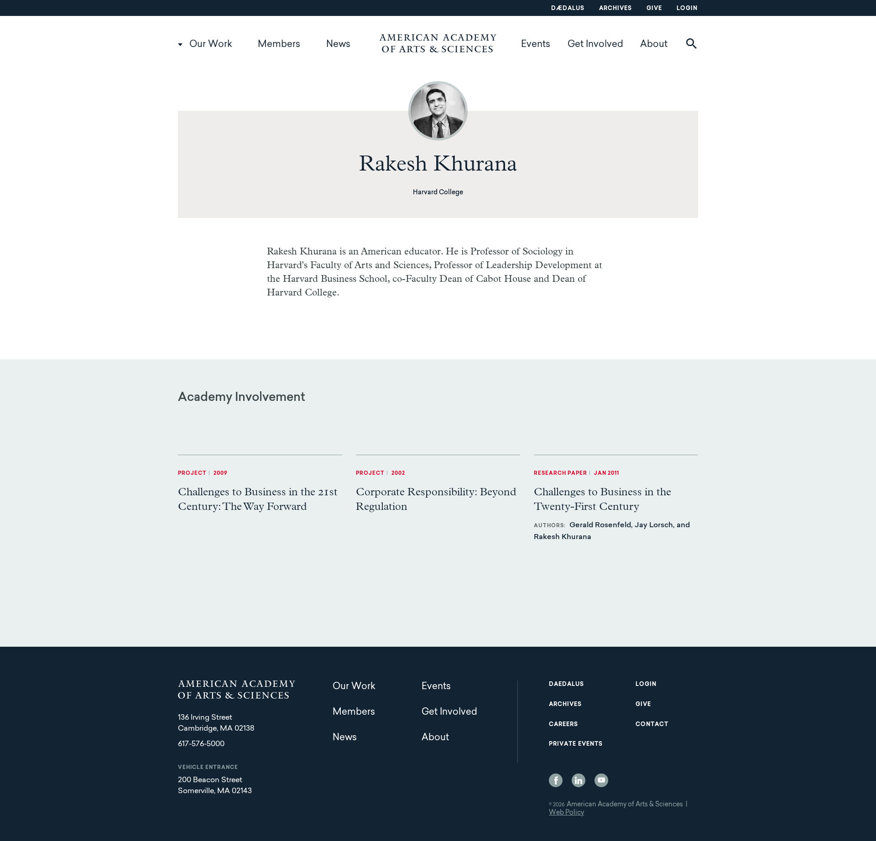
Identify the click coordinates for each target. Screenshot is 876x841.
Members (279, 44)
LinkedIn (578, 780)
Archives (615, 8)
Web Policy (566, 813)
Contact (652, 724)
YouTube (601, 780)
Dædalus (567, 8)
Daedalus (566, 684)
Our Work (210, 44)
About (653, 44)
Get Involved (595, 44)
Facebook (556, 780)
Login (687, 8)
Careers (563, 724)
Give (654, 8)
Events (535, 44)
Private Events (576, 744)
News (338, 44)
